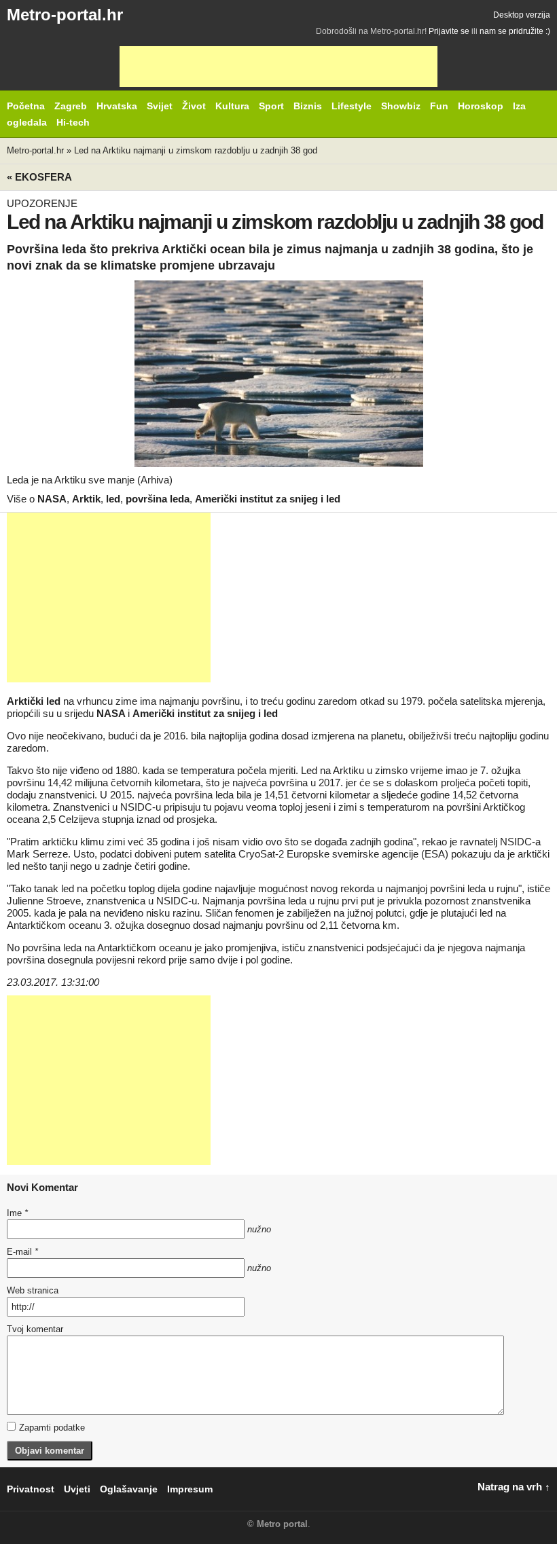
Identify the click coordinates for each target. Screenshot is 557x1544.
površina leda (158, 498)
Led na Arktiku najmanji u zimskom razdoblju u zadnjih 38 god (195, 150)
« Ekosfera (39, 177)
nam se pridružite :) (515, 31)
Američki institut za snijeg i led (267, 498)
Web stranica (32, 1290)
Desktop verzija (521, 15)
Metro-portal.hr (65, 14)
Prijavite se (449, 31)
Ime (17, 1213)
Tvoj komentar (35, 1329)
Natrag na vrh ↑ (514, 1486)
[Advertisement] (278, 66)
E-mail (22, 1252)
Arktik (86, 498)
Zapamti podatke (52, 1427)
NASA (52, 498)
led (113, 498)
